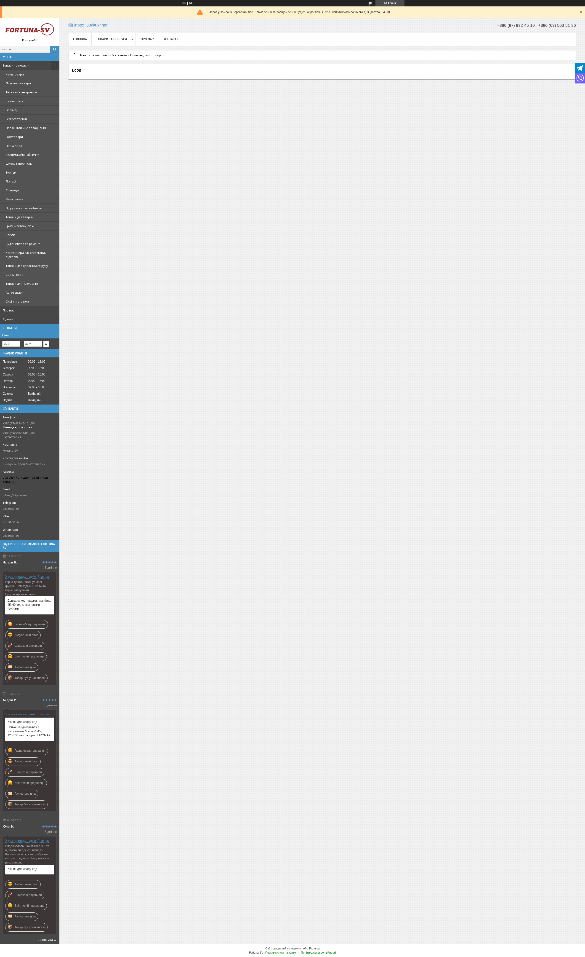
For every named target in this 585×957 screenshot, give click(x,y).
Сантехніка (118, 55)
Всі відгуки (45, 940)
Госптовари (14, 137)
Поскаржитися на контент (282, 952)
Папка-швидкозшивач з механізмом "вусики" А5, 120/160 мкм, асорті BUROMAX (29, 731)
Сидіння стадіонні (18, 301)
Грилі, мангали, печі (20, 226)
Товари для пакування (22, 283)
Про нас (8, 310)
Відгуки (8, 319)
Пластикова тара (18, 83)
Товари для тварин (20, 217)
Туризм (11, 172)
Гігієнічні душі (140, 55)
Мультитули (14, 199)
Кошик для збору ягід (22, 722)
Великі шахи (15, 101)
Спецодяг (12, 190)
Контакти (170, 39)
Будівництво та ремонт (23, 244)
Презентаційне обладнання (26, 128)
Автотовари (15, 292)
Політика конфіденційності (318, 952)
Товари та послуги (16, 65)
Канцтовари (15, 74)
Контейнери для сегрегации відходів (26, 255)
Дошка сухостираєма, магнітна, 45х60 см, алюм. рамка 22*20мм (29, 605)
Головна (80, 39)
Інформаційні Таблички (22, 155)
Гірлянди (12, 110)
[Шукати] (54, 49)
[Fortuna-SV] (29, 29)
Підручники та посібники (24, 208)
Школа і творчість (19, 163)
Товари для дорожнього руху (27, 266)
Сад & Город (14, 275)
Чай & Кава (14, 146)
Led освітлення (16, 119)
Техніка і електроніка (21, 92)
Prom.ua (314, 948)
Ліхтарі (11, 181)
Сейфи (10, 235)
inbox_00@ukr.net (15, 495)
